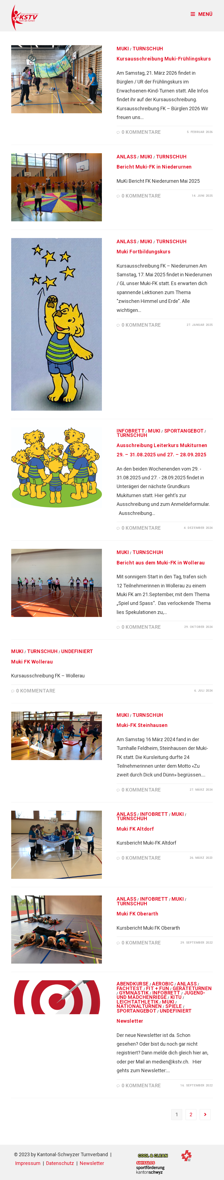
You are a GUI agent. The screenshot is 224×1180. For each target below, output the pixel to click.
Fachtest (130, 988)
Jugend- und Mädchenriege (161, 995)
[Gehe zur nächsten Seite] (205, 1114)
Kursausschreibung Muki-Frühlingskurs (164, 59)
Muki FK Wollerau (32, 662)
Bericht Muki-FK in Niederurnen (154, 167)
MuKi (123, 48)
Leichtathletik (137, 1002)
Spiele (173, 1006)
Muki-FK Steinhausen (142, 725)
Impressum (27, 1163)
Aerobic (162, 984)
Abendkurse (133, 984)
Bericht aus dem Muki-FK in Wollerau (161, 563)
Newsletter (130, 1021)
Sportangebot (184, 431)
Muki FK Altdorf (135, 829)
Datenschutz (60, 1163)
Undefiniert (77, 651)
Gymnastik (134, 993)
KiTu (176, 997)
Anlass (127, 157)
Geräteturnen (192, 988)
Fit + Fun (157, 988)
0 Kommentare (141, 132)
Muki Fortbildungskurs (144, 251)
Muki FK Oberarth (137, 914)
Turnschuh (147, 48)
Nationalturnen (139, 1006)
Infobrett (131, 431)
